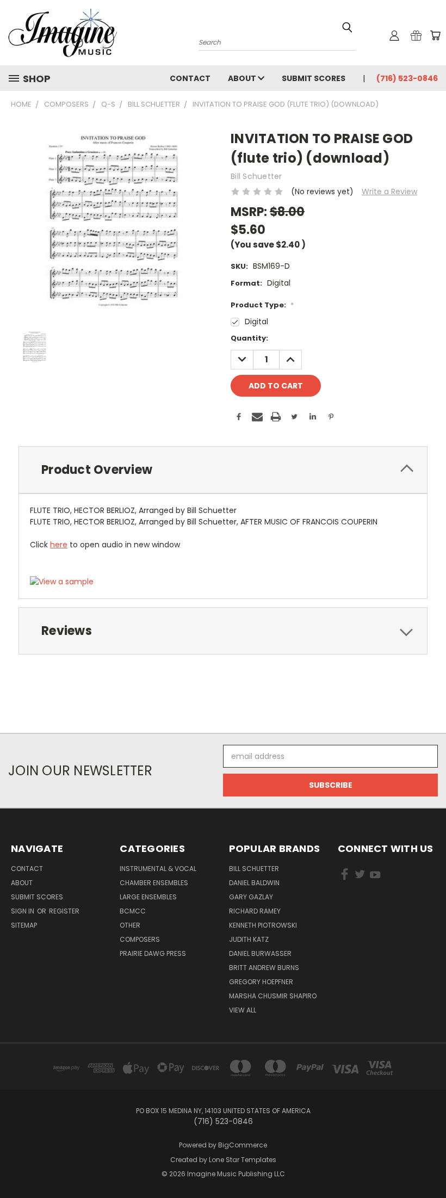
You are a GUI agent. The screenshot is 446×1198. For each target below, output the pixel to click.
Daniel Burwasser (260, 953)
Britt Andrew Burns (264, 967)
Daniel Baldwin (254, 882)
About (243, 78)
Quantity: (249, 338)
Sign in (23, 911)
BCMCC (133, 911)
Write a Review (389, 191)
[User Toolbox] (394, 35)
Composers (140, 939)
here (58, 544)
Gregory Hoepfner (261, 981)
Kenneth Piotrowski (263, 925)
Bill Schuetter (254, 868)
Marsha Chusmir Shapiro (273, 996)
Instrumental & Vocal (158, 868)
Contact (190, 78)
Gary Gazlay (251, 896)
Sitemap (24, 925)
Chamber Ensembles (154, 882)
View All (242, 1010)
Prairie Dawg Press (153, 953)
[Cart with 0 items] (435, 35)
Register (64, 911)
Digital (256, 321)
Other (130, 925)
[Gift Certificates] (416, 35)
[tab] (223, 469)
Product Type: (262, 305)
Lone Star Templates (242, 1159)
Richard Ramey (255, 911)
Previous (429, 1164)
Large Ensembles (148, 896)
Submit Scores (313, 78)
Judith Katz (249, 939)
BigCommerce (242, 1145)
